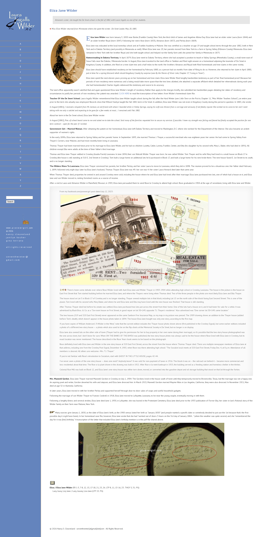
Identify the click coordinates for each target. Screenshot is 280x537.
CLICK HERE (124, 93)
